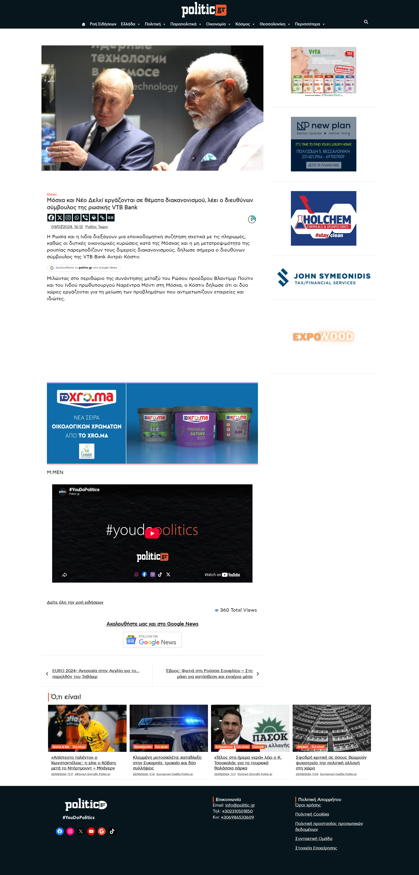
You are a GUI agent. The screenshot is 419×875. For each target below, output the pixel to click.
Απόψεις (302, 746)
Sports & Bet (61, 746)
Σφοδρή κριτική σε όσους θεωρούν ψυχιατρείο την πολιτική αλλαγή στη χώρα (331, 763)
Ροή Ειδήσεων (103, 24)
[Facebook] (51, 217)
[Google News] (111, 217)
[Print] (94, 217)
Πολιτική (153, 24)
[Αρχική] (83, 24)
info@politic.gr (240, 805)
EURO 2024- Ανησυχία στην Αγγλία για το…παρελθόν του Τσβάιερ (95, 674)
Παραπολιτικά (183, 24)
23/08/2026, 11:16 (144, 774)
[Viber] (85, 217)
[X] (60, 217)
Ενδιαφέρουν (224, 746)
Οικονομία (216, 24)
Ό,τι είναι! (79, 746)
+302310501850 (237, 811)
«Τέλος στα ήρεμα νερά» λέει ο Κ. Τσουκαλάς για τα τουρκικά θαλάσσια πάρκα (248, 763)
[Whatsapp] (77, 217)
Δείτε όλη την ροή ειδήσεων (75, 603)
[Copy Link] (102, 217)
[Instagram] (68, 217)
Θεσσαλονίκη (272, 24)
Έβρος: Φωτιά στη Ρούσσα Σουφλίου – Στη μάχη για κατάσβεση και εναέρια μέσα (209, 674)
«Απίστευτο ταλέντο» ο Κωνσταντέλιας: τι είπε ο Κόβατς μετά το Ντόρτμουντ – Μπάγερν (84, 763)
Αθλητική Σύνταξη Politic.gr (92, 774)
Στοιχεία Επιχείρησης (316, 848)
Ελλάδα (128, 24)
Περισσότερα (307, 24)
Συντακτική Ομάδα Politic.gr (174, 774)
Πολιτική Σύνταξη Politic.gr (254, 774)
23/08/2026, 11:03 (307, 774)
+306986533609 (237, 817)
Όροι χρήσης (308, 805)
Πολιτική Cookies (312, 814)
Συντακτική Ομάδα (313, 839)
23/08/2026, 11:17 (62, 774)
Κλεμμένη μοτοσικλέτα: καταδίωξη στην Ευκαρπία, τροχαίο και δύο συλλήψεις (167, 763)
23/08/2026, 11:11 (225, 774)
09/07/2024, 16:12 (67, 227)
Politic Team (96, 227)
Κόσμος (242, 24)
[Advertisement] (152, 337)
